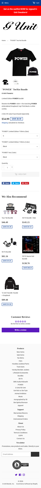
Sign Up (35, 454)
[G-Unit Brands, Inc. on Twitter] (16, 475)
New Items (20, 352)
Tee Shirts (20, 358)
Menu (7, 3)
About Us (20, 427)
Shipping (5, 123)
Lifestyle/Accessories (20, 373)
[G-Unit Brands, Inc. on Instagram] (24, 475)
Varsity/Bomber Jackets (20, 370)
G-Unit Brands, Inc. (8, 484)
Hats (20, 361)
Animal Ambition (20, 393)
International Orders (20, 419)
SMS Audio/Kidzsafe (20, 382)
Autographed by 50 (20, 399)
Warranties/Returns (21, 413)
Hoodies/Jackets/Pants (20, 364)
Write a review (20, 330)
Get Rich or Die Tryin (21, 390)
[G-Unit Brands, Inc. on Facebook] (20, 475)
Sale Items (20, 355)
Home (4, 40)
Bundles (20, 376)
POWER (20, 385)
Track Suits (20, 367)
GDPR (20, 435)
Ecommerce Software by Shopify (26, 484)
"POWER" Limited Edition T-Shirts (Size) (15, 131)
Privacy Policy (20, 430)
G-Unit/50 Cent (20, 388)
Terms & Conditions (20, 433)
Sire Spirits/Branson (20, 402)
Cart (37, 3)
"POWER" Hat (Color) (9, 152)
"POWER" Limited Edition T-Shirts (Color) (16, 142)
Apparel (20, 405)
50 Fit (21, 379)
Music (20, 396)
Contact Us (20, 438)
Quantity (5, 163)
